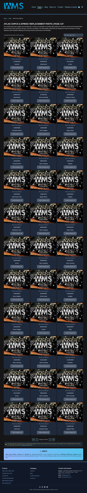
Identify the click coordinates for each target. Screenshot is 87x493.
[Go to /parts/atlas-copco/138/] (50, 439)
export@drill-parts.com (67, 477)
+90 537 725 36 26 (66, 473)
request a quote (25, 445)
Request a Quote (71, 7)
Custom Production (34, 475)
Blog (46, 7)
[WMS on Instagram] (42, 487)
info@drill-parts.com (66, 475)
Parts (40, 7)
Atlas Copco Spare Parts (8, 470)
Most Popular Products (7, 480)
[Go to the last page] (53, 439)
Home (34, 7)
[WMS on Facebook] (45, 487)
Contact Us (33, 478)
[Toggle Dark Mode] (82, 7)
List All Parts (5, 475)
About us (32, 470)
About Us (52, 7)
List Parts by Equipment (8, 478)
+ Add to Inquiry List (17, 67)
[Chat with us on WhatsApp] (40, 487)
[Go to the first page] (33, 439)
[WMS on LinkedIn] (47, 487)
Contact (60, 7)
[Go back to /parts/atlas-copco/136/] (37, 439)
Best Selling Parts (6, 483)
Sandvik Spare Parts (7, 473)
